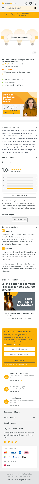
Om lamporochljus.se (12, 412)
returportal (23, 264)
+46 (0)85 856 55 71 (29, 269)
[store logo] (10, 3)
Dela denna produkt (11, 66)
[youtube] (16, 442)
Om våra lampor (10, 423)
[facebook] (5, 442)
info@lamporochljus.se (10, 269)
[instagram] (9, 442)
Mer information (29, 208)
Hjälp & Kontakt (10, 418)
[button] (19, 15)
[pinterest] (12, 442)
